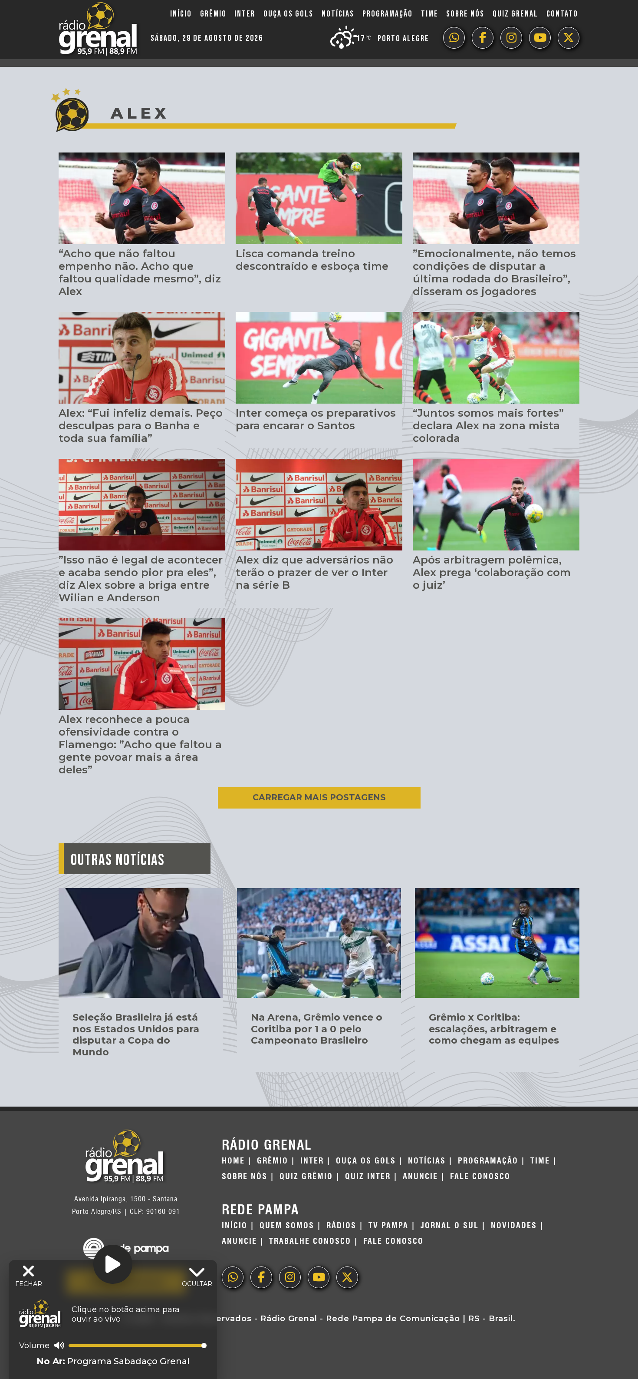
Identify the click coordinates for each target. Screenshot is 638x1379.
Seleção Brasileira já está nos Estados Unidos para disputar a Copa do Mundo (135, 1034)
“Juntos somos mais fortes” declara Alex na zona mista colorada (488, 425)
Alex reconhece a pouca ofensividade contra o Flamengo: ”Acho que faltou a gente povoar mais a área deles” (140, 744)
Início (181, 14)
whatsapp (454, 38)
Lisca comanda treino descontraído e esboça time (312, 259)
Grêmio (213, 14)
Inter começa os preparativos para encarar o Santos (316, 419)
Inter (244, 14)
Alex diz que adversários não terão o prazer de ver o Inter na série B (314, 572)
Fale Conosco (480, 1176)
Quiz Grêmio (306, 1176)
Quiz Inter (368, 1176)
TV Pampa (388, 1225)
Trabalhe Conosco (310, 1241)
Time (429, 14)
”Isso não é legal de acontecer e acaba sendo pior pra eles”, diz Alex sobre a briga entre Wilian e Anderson (141, 578)
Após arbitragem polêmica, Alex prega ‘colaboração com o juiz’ (492, 572)
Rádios (341, 1225)
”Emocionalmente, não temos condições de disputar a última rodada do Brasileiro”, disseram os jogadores (494, 272)
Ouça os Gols (288, 14)
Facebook (482, 38)
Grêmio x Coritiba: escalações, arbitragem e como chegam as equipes (494, 1028)
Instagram (511, 38)
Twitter (568, 38)
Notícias (338, 14)
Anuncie (420, 1176)
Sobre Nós (465, 14)
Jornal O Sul (450, 1225)
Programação (387, 14)
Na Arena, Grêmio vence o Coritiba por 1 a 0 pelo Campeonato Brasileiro (316, 1028)
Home (233, 1161)
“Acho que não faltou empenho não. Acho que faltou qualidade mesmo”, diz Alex (140, 272)
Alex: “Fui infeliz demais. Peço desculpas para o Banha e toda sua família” (141, 425)
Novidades (514, 1225)
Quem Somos (287, 1225)
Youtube (540, 38)
